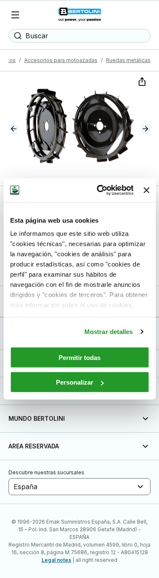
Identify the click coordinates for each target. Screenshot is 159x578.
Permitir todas (79, 357)
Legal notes (56, 560)
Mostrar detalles (108, 331)
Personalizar (74, 382)
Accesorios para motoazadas (61, 60)
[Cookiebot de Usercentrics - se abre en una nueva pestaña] (100, 190)
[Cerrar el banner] (146, 190)
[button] (13, 129)
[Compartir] (141, 80)
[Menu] (15, 15)
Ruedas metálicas (128, 60)
